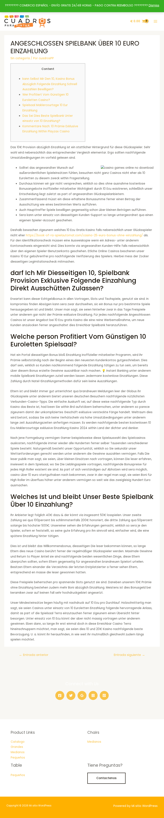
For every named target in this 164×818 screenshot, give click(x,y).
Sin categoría (20, 58)
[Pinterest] (104, 695)
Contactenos (106, 778)
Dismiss (154, 5)
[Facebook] (59, 695)
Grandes (17, 747)
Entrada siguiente (129, 655)
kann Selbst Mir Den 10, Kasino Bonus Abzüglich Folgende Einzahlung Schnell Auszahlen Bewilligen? (49, 84)
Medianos (18, 752)
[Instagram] (93, 695)
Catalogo (18, 742)
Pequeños (18, 758)
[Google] (82, 695)
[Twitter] (70, 695)
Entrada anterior (33, 655)
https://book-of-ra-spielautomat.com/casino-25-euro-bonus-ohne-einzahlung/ (84, 235)
